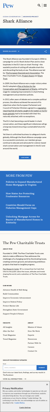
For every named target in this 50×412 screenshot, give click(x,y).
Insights (6, 323)
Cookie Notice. (19, 403)
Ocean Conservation (12, 16)
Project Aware (28, 76)
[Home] (24, 243)
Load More (25, 157)
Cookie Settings (25, 408)
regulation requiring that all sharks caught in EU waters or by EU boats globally (25, 111)
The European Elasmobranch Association (23, 73)
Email (4, 363)
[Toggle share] (45, 51)
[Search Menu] (39, 5)
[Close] (47, 384)
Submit (42, 367)
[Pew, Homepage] (8, 5)
